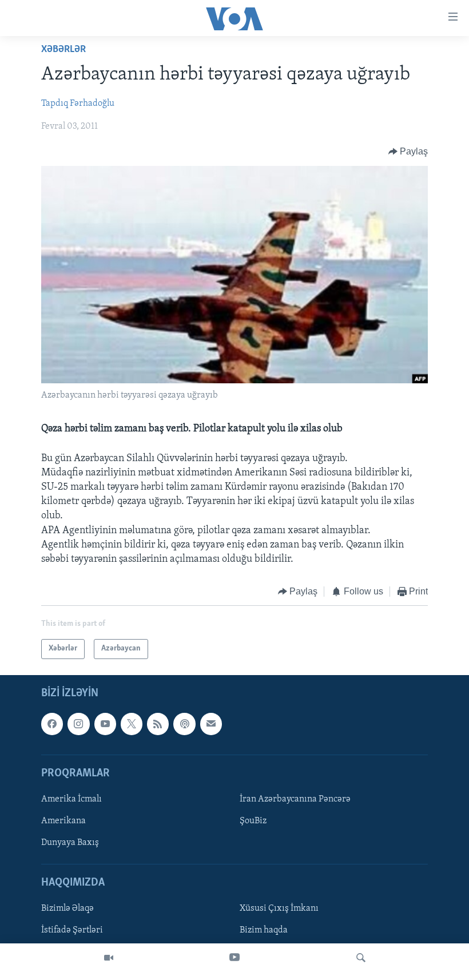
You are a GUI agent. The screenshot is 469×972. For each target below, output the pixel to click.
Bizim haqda (264, 930)
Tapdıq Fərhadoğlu (77, 103)
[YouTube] (234, 957)
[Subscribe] (211, 724)
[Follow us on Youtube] (105, 724)
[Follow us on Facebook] (52, 724)
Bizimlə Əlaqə (67, 908)
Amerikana (63, 821)
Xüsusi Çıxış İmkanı (279, 908)
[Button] (408, 151)
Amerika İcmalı (71, 799)
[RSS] (158, 724)
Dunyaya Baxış (70, 842)
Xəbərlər (63, 50)
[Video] (109, 957)
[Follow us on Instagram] (78, 724)
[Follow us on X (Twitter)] (131, 724)
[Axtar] (361, 957)
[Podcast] (184, 724)
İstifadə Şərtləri (72, 930)
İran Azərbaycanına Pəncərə (295, 799)
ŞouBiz (253, 821)
